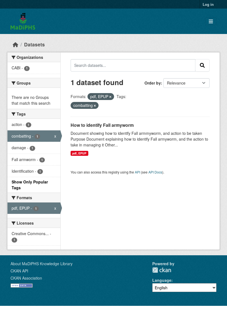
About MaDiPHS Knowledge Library (42, 263)
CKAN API (19, 271)
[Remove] (110, 96)
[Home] (15, 44)
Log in (208, 4)
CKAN (161, 270)
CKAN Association (26, 278)
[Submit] (202, 65)
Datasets (34, 44)
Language (161, 280)
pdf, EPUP (79, 153)
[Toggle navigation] (210, 21)
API (137, 172)
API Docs (155, 172)
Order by (153, 83)
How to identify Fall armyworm (102, 125)
